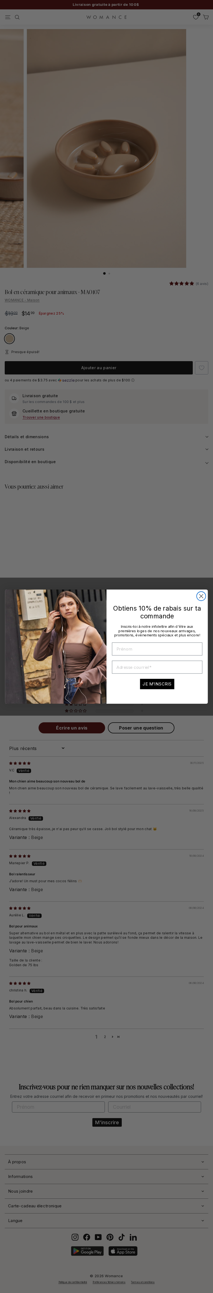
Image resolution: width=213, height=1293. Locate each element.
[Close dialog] (201, 596)
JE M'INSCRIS (157, 684)
